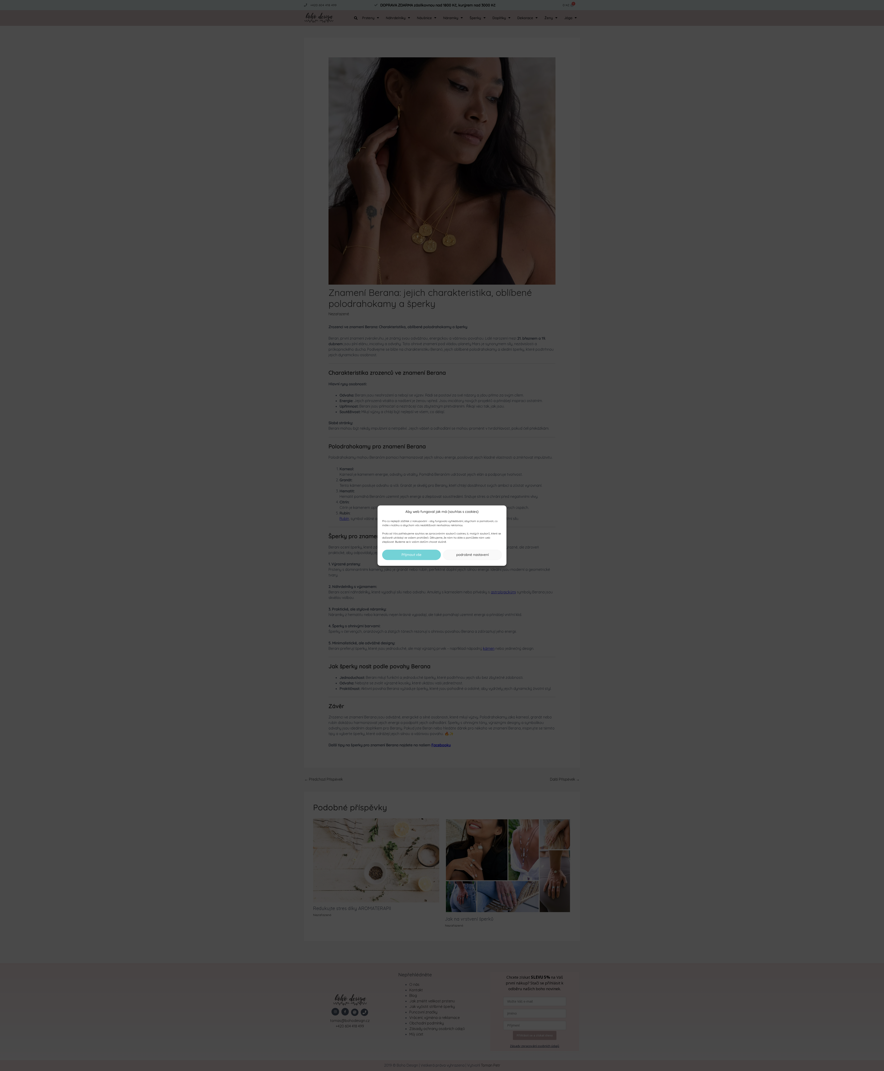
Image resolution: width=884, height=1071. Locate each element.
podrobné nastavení (472, 554)
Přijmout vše (411, 554)
